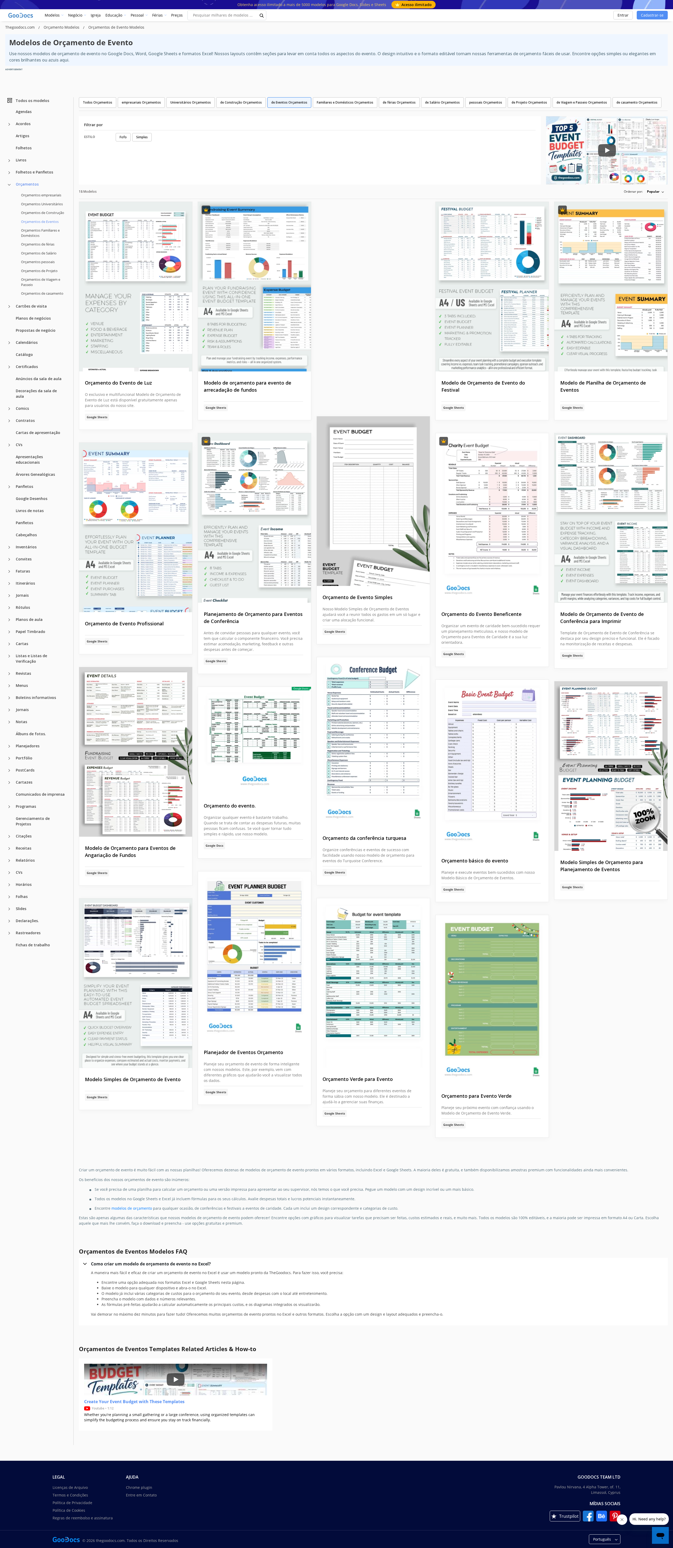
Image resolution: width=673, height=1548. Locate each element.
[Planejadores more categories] (9, 746)
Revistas (23, 673)
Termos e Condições (70, 1495)
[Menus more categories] (9, 686)
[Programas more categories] (9, 807)
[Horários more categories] (9, 885)
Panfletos (24, 486)
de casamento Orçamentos (636, 102)
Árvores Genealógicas (35, 474)
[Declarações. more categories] (9, 921)
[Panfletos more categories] (9, 487)
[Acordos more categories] (9, 124)
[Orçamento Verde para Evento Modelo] (373, 983)
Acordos (23, 123)
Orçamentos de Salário (39, 253)
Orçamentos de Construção (42, 212)
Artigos (22, 135)
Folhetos (24, 147)
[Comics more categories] (9, 409)
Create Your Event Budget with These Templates (134, 1401)
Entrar (623, 15)
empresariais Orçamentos (141, 102)
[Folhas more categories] (9, 897)
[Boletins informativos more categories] (9, 698)
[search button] (261, 15)
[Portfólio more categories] (9, 758)
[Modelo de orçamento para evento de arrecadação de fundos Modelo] (254, 286)
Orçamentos (27, 184)
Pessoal (137, 15)
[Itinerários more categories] (9, 583)
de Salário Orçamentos (442, 102)
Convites (24, 558)
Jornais (22, 594)
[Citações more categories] (9, 836)
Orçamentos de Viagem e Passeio (40, 282)
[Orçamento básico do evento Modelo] (492, 764)
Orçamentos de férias (37, 244)
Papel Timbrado (30, 631)
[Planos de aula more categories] (9, 620)
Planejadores (27, 745)
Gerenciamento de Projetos (33, 821)
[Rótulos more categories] (9, 608)
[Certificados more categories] (9, 367)
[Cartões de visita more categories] (9, 306)
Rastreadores (28, 932)
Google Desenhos (31, 498)
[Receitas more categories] (9, 848)
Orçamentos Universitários (42, 203)
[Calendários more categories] (9, 343)
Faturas (23, 570)
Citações (24, 835)
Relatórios (25, 859)
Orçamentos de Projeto (39, 270)
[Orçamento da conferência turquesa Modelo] (373, 742)
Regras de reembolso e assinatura (83, 1517)
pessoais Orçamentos (485, 102)
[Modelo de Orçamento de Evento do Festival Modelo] (492, 286)
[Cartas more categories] (9, 644)
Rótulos (23, 607)
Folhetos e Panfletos (34, 172)
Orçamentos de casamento (42, 293)
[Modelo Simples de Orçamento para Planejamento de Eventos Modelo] (610, 766)
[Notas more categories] (9, 722)
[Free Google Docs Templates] (21, 15)
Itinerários (25, 582)
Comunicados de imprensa (40, 793)
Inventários (26, 546)
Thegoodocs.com (20, 27)
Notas (21, 721)
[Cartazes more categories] (9, 782)
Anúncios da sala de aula (39, 378)
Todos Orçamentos (97, 102)
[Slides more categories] (9, 909)
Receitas (23, 847)
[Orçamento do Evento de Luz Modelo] (135, 286)
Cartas (22, 643)
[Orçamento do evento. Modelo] (254, 741)
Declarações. (27, 920)
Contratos (25, 420)
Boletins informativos (36, 697)
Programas (26, 806)
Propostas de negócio (35, 330)
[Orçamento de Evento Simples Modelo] (373, 501)
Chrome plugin (139, 1487)
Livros (21, 159)
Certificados (27, 366)
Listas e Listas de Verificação (31, 658)
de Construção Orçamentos (241, 102)
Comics (22, 408)
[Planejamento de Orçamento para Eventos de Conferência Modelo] (254, 518)
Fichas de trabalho (33, 944)
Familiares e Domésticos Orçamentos (345, 102)
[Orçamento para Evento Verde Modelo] (492, 1000)
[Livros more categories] (9, 161)
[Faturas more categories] (9, 571)
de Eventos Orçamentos (289, 102)
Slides (21, 908)
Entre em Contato (141, 1495)
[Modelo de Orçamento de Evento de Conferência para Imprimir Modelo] (610, 518)
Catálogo (24, 354)
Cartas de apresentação (38, 432)
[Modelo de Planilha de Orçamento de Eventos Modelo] (610, 286)
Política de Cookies (69, 1510)
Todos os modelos (32, 100)
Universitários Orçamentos (190, 102)
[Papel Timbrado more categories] (9, 632)
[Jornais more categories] (9, 596)
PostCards (25, 769)
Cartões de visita (31, 305)
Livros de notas (30, 510)
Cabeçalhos (26, 534)
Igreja (96, 15)
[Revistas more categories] (9, 674)
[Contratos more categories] (9, 421)
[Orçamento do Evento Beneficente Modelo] (492, 518)
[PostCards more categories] (9, 770)
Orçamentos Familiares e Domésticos (40, 233)
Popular (653, 191)
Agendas (24, 111)
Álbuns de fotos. (31, 733)
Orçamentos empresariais (41, 195)
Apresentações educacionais (29, 459)
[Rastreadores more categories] (9, 933)
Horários (24, 884)
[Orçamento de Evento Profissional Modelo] (135, 527)
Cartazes (24, 781)
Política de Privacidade (72, 1502)
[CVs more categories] (9, 445)
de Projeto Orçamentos (529, 102)
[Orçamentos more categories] (9, 185)
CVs (19, 444)
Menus (22, 685)
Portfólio (24, 757)
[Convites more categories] (9, 559)
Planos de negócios (33, 317)
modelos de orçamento (131, 1208)
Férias (157, 15)
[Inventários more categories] (9, 547)
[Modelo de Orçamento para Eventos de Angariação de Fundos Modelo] (135, 752)
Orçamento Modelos (62, 27)
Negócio (75, 15)
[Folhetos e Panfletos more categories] (9, 173)
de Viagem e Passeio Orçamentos (582, 102)
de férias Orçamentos (399, 102)
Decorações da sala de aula (36, 393)
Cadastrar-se (652, 15)
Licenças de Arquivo (70, 1487)
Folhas (22, 896)
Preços (177, 15)
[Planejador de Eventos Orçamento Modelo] (254, 956)
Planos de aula (29, 619)
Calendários (27, 342)
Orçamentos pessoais (38, 261)
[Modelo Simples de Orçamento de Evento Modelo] (135, 983)
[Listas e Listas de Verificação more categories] (9, 656)
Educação (113, 15)
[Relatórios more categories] (9, 861)
